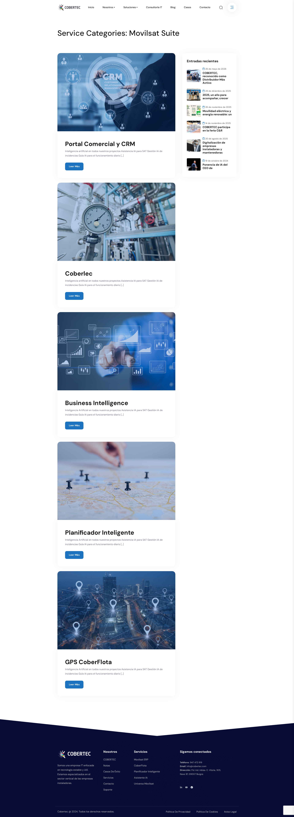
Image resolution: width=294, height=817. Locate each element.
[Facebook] (192, 787)
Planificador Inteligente (99, 532)
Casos (187, 7)
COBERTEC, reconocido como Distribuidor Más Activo (214, 78)
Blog (172, 7)
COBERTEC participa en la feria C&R (216, 128)
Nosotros (108, 7)
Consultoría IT (154, 7)
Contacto (205, 7)
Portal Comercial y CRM (100, 144)
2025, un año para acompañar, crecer (215, 96)
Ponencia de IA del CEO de (215, 166)
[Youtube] (186, 787)
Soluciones (129, 7)
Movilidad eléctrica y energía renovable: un (217, 112)
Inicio (91, 7)
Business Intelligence (96, 403)
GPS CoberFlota (88, 662)
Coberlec (78, 273)
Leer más (74, 166)
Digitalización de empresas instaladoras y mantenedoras (214, 147)
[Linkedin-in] (181, 787)
